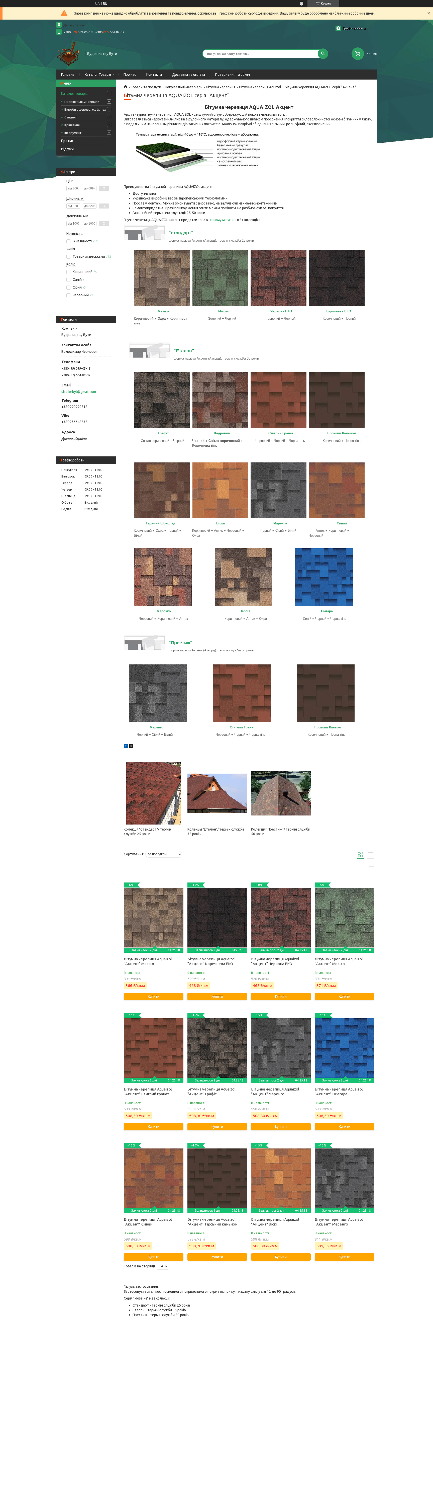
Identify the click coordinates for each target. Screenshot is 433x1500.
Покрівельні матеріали (81, 101)
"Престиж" (180, 642)
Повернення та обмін (232, 74)
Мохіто (223, 311)
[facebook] (126, 747)
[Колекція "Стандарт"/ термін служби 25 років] (153, 793)
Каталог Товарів (98, 74)
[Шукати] (323, 53)
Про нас (130, 74)
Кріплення (72, 125)
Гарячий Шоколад (160, 523)
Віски (220, 523)
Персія (245, 611)
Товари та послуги (146, 87)
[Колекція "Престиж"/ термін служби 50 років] (280, 793)
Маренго (280, 523)
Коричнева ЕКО (338, 311)
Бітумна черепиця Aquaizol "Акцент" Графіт (211, 1091)
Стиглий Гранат (280, 433)
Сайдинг (70, 117)
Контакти (154, 74)
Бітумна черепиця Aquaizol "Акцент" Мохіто (339, 961)
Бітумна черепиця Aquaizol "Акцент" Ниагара (339, 1091)
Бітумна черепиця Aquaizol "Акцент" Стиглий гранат (148, 1091)
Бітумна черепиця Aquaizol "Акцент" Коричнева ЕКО (211, 961)
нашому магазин (222, 220)
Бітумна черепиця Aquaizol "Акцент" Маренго (275, 1091)
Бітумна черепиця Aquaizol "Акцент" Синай (148, 1221)
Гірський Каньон (327, 727)
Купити (153, 996)
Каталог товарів (74, 94)
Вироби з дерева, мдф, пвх (85, 109)
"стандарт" (181, 232)
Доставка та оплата (188, 74)
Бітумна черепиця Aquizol (260, 87)
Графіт (163, 433)
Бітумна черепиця (220, 87)
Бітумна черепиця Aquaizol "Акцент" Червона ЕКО (275, 961)
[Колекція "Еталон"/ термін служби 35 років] (217, 793)
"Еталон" (184, 350)
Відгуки (67, 149)
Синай (342, 523)
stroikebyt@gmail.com (78, 392)
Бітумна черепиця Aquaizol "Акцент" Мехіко (148, 961)
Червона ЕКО (281, 311)
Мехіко (164, 311)
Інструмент (73, 132)
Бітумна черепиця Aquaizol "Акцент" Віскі (275, 1221)
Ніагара (327, 611)
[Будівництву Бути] (68, 53)
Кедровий (222, 433)
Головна (67, 74)
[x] (131, 747)
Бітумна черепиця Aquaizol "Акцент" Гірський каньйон (212, 1221)
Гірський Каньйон (341, 433)
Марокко (164, 611)
